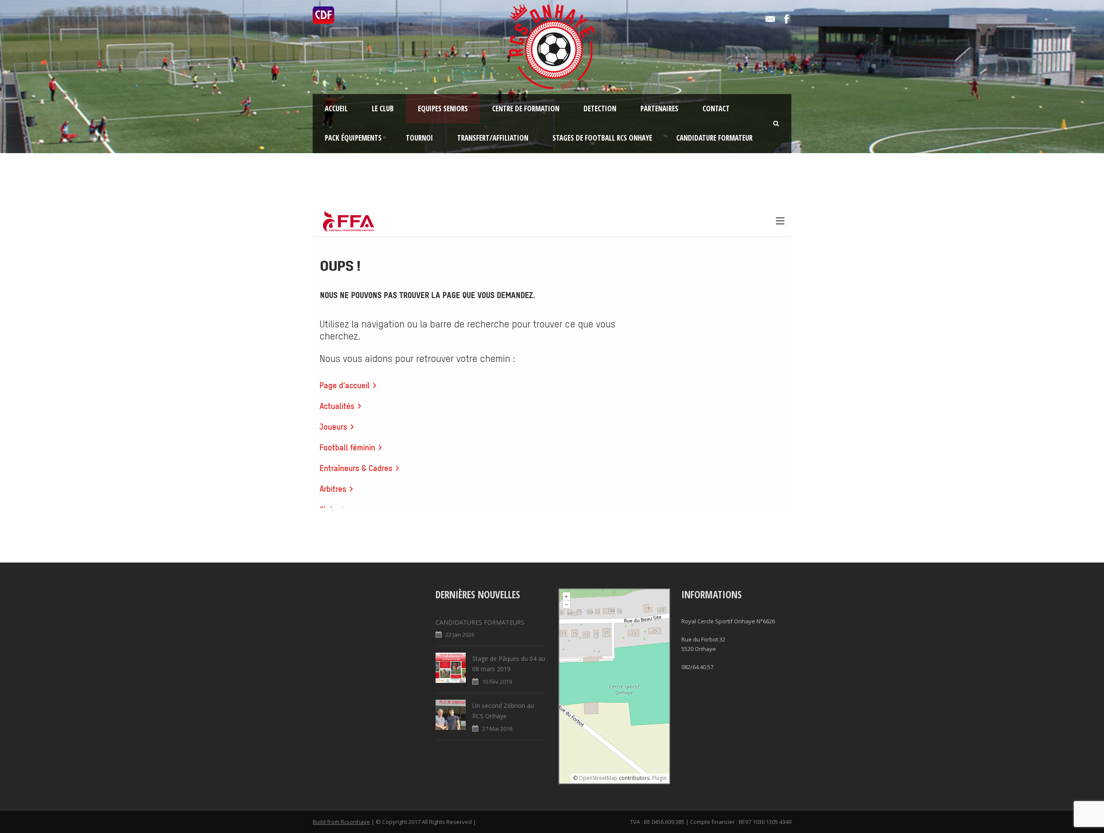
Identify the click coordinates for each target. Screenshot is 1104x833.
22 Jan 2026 (459, 634)
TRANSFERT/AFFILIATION (492, 138)
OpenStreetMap (598, 778)
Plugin (659, 778)
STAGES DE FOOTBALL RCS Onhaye (602, 138)
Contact (716, 108)
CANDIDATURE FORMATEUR (714, 138)
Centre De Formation (525, 108)
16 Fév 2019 (497, 681)
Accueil (336, 108)
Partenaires (659, 108)
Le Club (383, 108)
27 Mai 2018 (497, 728)
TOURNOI (419, 138)
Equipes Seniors (443, 108)
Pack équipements (353, 138)
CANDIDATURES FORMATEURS (480, 622)
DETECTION (599, 108)
